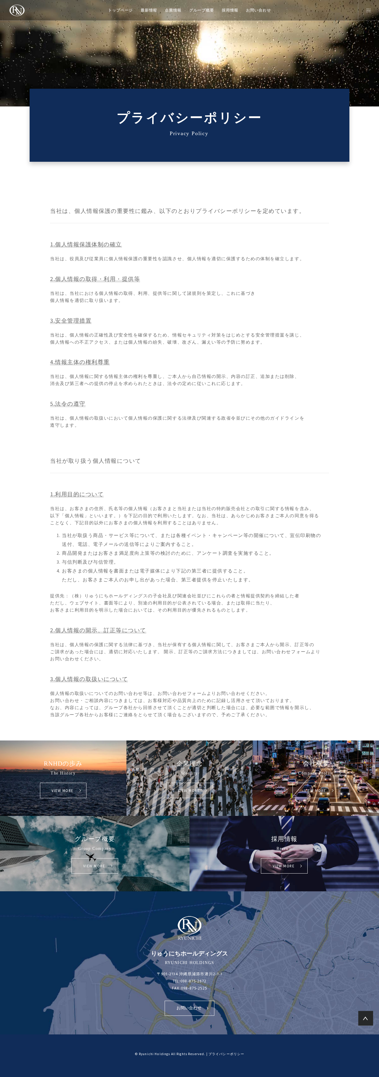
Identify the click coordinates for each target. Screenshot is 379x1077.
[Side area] (365, 10)
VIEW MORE (62, 790)
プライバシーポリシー (226, 1054)
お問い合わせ (188, 1008)
